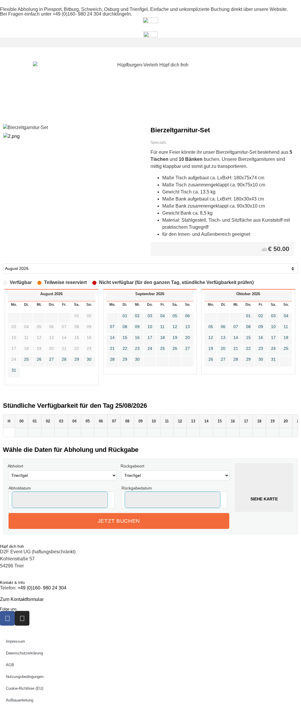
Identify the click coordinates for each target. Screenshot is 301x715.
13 (187, 326)
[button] (150, 42)
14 (112, 337)
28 (64, 359)
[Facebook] (7, 618)
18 (162, 337)
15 (125, 337)
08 (125, 326)
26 (39, 359)
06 (187, 315)
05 (175, 315)
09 (137, 326)
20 (187, 337)
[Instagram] (22, 618)
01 (125, 315)
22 (125, 348)
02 (137, 315)
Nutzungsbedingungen (25, 676)
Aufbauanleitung (19, 700)
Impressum (15, 641)
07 (112, 326)
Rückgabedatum (136, 488)
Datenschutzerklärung (24, 653)
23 (137, 348)
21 (112, 348)
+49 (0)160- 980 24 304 (77, 13)
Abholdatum (20, 488)
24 (150, 348)
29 (76, 359)
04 (162, 315)
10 (150, 326)
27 (51, 359)
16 (137, 337)
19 (175, 337)
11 (162, 326)
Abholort (15, 466)
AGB (10, 665)
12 (175, 326)
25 (26, 359)
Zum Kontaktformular (22, 599)
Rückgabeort (132, 466)
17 (150, 337)
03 (150, 315)
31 (13, 370)
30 (89, 359)
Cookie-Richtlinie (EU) (24, 688)
